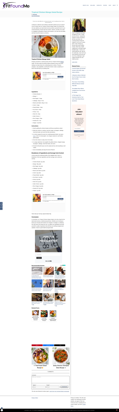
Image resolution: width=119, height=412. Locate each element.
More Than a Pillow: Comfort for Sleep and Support (59, 289)
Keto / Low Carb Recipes (36, 15)
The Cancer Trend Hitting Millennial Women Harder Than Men (78, 83)
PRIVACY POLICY (41, 410)
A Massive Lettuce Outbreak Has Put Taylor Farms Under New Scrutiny (79, 77)
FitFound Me (35, 14)
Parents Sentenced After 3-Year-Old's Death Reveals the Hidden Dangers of (60, 276)
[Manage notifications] (117, 410)
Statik (33, 304)
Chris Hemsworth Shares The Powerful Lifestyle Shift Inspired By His (48, 289)
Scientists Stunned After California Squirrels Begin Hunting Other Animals (36, 289)
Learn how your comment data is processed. (59, 391)
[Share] (1, 203)
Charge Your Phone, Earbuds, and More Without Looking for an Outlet (60, 303)
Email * (48, 385)
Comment (34, 375)
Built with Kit (48, 261)
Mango (62, 61)
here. (51, 22)
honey (34, 136)
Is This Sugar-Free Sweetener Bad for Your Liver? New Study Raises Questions (36, 276)
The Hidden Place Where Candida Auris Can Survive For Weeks (78, 90)
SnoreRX (45, 304)
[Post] (1, 208)
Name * (34, 385)
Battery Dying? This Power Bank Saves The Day (37, 303)
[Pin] (1, 206)
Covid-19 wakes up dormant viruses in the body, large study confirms (78, 70)
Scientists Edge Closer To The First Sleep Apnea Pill (48, 276)
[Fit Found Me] (16, 5)
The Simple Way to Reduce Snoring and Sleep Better (48, 303)
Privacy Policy (35, 397)
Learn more (74, 62)
